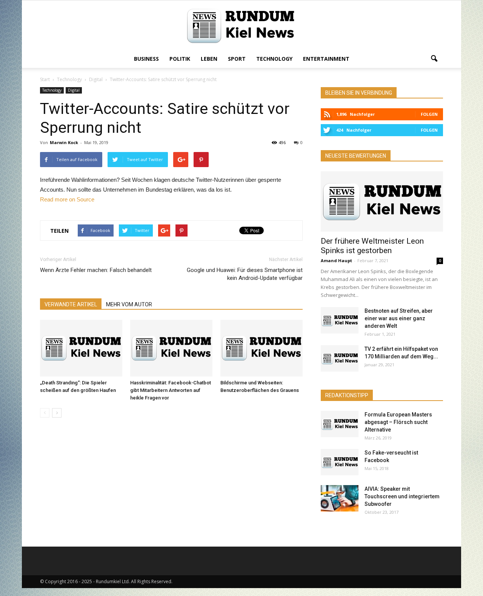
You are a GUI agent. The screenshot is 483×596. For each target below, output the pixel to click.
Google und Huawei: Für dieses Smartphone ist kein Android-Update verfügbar (245, 274)
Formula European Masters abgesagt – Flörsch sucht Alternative (398, 422)
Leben (209, 58)
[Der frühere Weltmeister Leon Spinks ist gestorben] (382, 201)
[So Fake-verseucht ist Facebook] (339, 462)
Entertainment (326, 58)
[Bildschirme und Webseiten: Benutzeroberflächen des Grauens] (261, 348)
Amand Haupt (336, 260)
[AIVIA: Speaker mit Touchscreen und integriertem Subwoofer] (339, 498)
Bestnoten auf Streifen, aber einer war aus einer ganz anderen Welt (399, 318)
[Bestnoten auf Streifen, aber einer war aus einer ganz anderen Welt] (339, 320)
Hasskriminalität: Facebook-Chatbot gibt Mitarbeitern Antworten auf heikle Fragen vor (170, 390)
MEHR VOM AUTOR (129, 304)
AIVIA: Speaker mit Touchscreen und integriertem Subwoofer (402, 496)
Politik (179, 58)
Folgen (429, 114)
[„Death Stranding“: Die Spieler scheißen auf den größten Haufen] (81, 348)
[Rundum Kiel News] (241, 26)
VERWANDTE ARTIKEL (71, 304)
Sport (237, 58)
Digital (74, 90)
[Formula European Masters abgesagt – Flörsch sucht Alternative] (339, 424)
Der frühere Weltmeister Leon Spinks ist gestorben (372, 246)
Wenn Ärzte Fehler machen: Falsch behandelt (96, 270)
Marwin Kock (64, 142)
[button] (434, 59)
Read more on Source (67, 199)
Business (146, 58)
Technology (274, 58)
